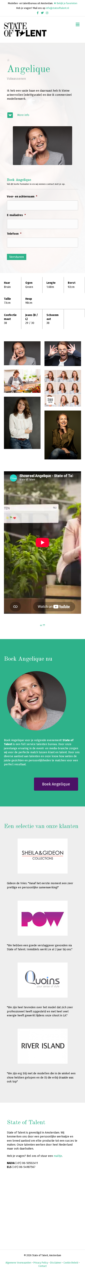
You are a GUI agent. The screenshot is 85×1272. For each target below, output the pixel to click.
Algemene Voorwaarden (18, 1262)
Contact (42, 1266)
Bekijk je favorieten (66, 3)
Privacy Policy (40, 1262)
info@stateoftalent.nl (57, 8)
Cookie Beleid (70, 1262)
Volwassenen (16, 79)
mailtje (58, 1156)
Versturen (16, 257)
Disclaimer (55, 1262)
